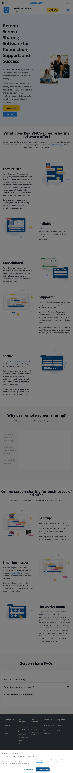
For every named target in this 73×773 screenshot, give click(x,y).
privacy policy (40, 762)
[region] (36, 761)
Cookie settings (28, 769)
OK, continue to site (42, 769)
